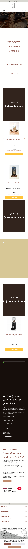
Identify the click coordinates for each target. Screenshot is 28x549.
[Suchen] (17, 10)
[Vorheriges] (4, 138)
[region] (14, 138)
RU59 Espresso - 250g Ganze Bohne (14, 183)
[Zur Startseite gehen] (14, 6)
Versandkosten (22, 528)
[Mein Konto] (20, 10)
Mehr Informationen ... (19, 541)
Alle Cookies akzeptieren (14, 547)
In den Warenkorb (14, 153)
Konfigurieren (8, 543)
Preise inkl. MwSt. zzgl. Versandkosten (14, 150)
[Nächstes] (24, 138)
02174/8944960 (8, 436)
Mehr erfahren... (7, 481)
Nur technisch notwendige (18, 543)
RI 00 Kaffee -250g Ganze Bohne (14, 139)
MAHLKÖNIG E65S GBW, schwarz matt (14, 335)
